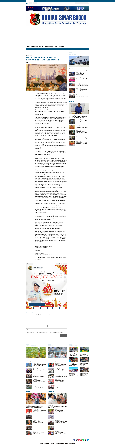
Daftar (30, 3)
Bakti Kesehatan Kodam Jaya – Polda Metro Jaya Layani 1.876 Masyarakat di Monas (61, 422)
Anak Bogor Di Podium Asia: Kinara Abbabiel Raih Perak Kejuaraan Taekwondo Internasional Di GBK (60, 365)
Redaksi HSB (31, 62)
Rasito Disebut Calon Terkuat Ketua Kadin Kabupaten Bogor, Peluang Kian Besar (34, 407)
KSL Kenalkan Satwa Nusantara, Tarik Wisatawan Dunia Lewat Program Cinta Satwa (39, 381)
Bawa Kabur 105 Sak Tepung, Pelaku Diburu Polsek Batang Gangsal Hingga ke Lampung (82, 143)
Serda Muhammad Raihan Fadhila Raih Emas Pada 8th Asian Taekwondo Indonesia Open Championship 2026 (60, 370)
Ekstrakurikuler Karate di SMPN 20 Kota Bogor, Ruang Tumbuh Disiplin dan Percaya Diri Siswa (57, 360)
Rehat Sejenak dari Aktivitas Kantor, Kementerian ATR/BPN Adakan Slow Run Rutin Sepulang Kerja (61, 386)
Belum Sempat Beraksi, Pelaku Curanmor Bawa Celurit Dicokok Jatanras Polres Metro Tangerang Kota (72, 0)
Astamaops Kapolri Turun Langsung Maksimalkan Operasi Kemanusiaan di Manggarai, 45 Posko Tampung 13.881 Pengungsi (73, 374)
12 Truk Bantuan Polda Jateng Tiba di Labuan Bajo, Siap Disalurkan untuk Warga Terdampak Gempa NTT (78, 70)
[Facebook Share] (57, 264)
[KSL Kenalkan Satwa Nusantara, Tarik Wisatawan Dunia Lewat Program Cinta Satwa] (29, 381)
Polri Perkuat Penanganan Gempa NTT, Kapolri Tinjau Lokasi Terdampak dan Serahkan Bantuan (73, 364)
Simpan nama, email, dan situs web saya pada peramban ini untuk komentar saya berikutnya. (45, 332)
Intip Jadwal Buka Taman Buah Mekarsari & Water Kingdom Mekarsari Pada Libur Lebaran (35, 360)
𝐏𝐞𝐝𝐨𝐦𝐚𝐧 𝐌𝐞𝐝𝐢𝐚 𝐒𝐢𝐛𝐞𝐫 (49, 46)
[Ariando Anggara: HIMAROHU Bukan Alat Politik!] (29, 433)
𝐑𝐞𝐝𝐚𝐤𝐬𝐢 (56, 46)
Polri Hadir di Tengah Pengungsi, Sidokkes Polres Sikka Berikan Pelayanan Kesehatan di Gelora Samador (61, 411)
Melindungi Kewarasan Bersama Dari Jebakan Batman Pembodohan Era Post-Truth (38, 422)
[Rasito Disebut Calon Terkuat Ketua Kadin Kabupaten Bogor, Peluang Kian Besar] (36, 398)
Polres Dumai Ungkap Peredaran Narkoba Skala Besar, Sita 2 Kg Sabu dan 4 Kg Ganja (78, 117)
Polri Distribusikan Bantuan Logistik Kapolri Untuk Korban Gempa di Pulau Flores (84, 354)
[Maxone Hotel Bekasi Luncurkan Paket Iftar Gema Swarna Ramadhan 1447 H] (29, 365)
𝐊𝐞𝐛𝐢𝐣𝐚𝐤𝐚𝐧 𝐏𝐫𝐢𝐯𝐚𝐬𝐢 (34, 46)
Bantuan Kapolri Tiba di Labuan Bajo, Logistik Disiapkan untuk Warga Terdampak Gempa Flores (81, 74)
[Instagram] (79, 440)
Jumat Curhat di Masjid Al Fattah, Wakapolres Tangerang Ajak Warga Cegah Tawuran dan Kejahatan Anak (82, 96)
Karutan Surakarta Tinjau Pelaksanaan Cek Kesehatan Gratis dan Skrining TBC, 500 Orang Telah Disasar (60, 427)
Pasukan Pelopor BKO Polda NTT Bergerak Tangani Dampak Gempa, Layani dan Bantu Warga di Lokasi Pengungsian (73, 354)
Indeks (35, 3)
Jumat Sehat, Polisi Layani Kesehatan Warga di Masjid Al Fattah (57, 407)
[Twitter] (77, 440)
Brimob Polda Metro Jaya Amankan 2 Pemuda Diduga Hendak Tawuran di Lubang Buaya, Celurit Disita (81, 132)
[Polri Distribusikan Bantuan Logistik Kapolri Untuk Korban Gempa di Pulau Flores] (84, 349)
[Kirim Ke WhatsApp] (66, 264)
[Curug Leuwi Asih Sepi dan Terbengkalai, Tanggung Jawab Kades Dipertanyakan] (29, 387)
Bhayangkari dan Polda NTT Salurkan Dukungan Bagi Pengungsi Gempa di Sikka (81, 79)
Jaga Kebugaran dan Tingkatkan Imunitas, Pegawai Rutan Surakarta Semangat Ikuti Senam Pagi (61, 376)
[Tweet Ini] (59, 264)
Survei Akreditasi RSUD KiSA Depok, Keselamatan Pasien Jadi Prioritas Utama (60, 417)
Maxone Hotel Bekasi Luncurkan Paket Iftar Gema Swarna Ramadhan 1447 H (39, 365)
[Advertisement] (57, 36)
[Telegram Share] (64, 264)
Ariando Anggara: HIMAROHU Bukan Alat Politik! (39, 433)
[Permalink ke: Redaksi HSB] (27, 62)
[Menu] (27, 3)
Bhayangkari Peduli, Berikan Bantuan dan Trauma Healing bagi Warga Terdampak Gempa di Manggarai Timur (82, 85)
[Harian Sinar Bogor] (57, 19)
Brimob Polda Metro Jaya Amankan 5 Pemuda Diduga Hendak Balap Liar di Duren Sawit (81, 137)
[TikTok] (85, 440)
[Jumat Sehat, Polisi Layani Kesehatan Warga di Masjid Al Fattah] (57, 398)
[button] (87, 3)
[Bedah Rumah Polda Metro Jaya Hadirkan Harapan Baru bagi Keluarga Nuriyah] (72, 90)
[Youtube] (81, 440)
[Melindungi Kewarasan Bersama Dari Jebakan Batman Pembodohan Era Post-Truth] (29, 422)
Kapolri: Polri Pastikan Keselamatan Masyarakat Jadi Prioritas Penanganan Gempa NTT (84, 364)
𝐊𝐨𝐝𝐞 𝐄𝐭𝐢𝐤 (41, 46)
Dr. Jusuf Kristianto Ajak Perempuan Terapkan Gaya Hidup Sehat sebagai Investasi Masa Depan (61, 433)
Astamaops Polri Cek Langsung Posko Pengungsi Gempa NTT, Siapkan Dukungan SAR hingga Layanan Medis (84, 374)
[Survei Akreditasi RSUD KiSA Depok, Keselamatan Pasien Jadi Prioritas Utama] (51, 417)
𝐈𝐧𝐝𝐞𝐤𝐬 (28, 46)
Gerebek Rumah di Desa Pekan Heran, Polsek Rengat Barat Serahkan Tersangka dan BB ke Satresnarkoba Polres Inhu (82, 127)
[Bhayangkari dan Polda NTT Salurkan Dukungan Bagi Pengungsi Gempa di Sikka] (72, 79)
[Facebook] (74, 440)
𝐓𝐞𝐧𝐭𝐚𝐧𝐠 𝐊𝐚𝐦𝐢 (61, 46)
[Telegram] (88, 440)
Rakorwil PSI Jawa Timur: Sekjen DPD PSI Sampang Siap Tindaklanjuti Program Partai (39, 417)
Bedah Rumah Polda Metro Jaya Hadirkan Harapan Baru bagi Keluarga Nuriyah (82, 90)
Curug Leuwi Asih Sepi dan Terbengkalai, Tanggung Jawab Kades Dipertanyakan (39, 386)
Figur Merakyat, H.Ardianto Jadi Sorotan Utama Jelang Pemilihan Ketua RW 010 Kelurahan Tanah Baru (39, 411)
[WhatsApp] (83, 440)
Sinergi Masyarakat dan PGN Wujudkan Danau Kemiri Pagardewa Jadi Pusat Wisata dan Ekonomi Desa (39, 370)
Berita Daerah (29, 55)
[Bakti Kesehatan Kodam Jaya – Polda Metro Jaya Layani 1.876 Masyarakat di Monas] (51, 422)
